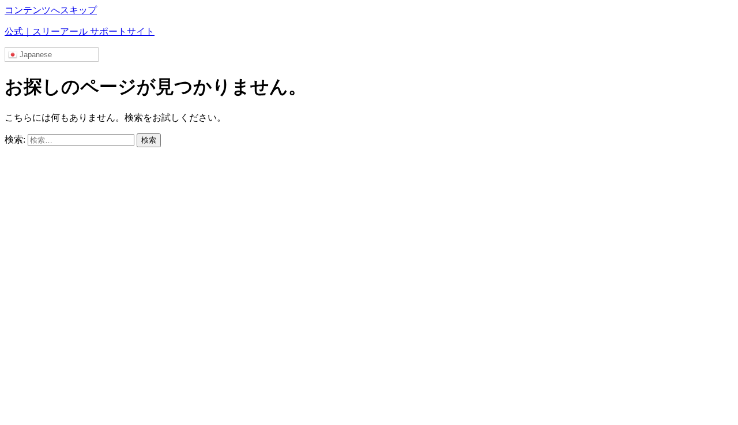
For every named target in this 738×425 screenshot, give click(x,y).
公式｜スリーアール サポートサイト (80, 31)
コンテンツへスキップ (51, 10)
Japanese (34, 54)
